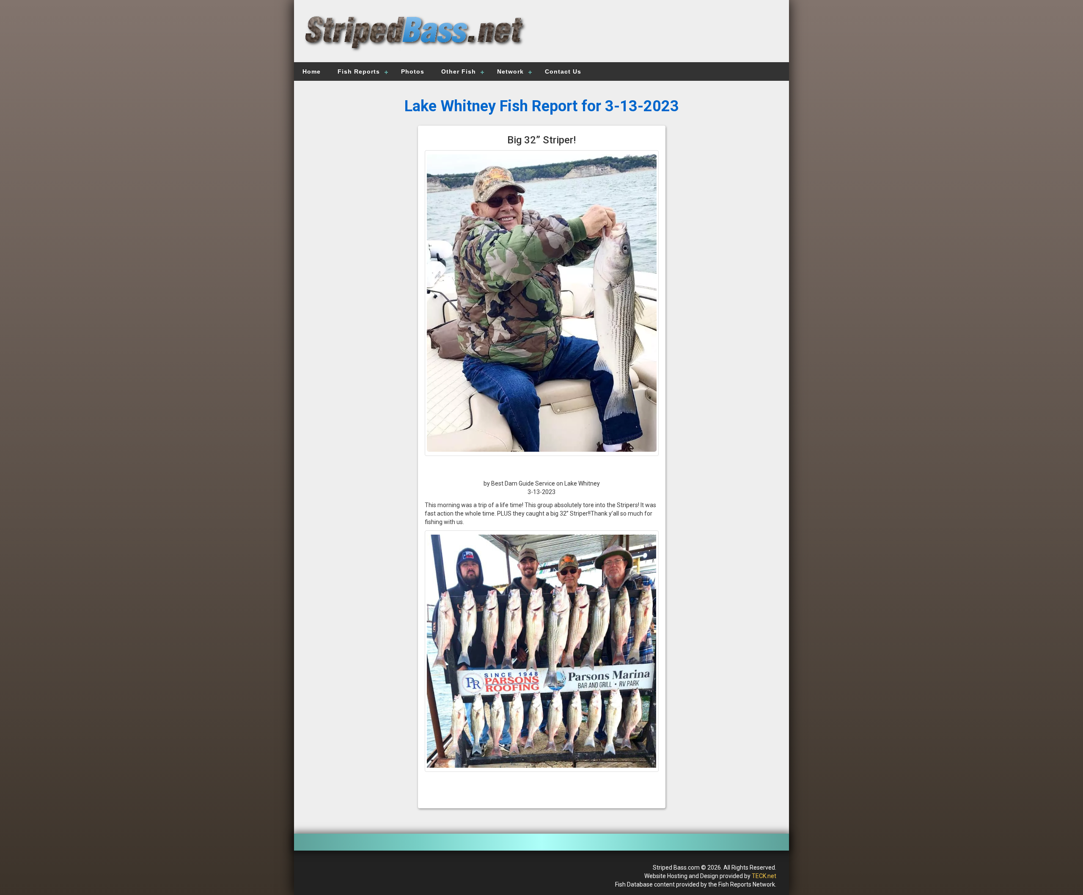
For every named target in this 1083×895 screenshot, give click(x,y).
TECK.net (764, 876)
